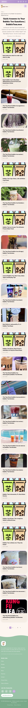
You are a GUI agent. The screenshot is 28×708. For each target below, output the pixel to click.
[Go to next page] (20, 628)
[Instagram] (18, 2)
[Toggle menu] (25, 6)
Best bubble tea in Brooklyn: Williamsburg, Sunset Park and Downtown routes (12, 81)
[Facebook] (23, 2)
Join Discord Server (7, 695)
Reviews (3, 667)
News (2, 670)
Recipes (3, 664)
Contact (3, 677)
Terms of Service (4, 683)
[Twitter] (21, 2)
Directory (3, 673)
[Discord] (26, 2)
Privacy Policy (4, 680)
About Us (4, 1)
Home (2, 11)
